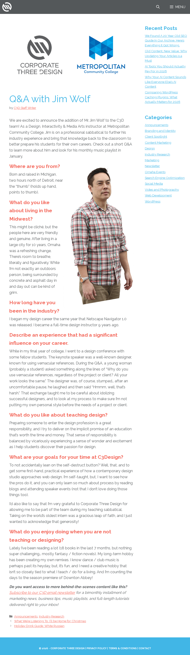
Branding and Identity (160, 131)
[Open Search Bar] (158, 7)
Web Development (158, 195)
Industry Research (51, 616)
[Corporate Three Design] (7, 7)
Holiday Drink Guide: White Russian (39, 626)
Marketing (152, 160)
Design (150, 148)
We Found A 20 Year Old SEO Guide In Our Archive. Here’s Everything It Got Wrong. (166, 40)
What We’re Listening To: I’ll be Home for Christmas (50, 621)
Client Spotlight (156, 136)
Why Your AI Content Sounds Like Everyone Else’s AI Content (165, 81)
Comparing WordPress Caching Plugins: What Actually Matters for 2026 (162, 97)
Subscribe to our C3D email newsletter (42, 592)
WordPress (152, 201)
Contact (145, 648)
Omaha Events (155, 172)
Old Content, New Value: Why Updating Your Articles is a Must (166, 55)
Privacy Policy (97, 648)
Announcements (26, 616)
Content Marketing (158, 142)
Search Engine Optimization (165, 178)
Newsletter (152, 166)
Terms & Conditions (123, 648)
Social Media (154, 183)
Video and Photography (162, 189)
